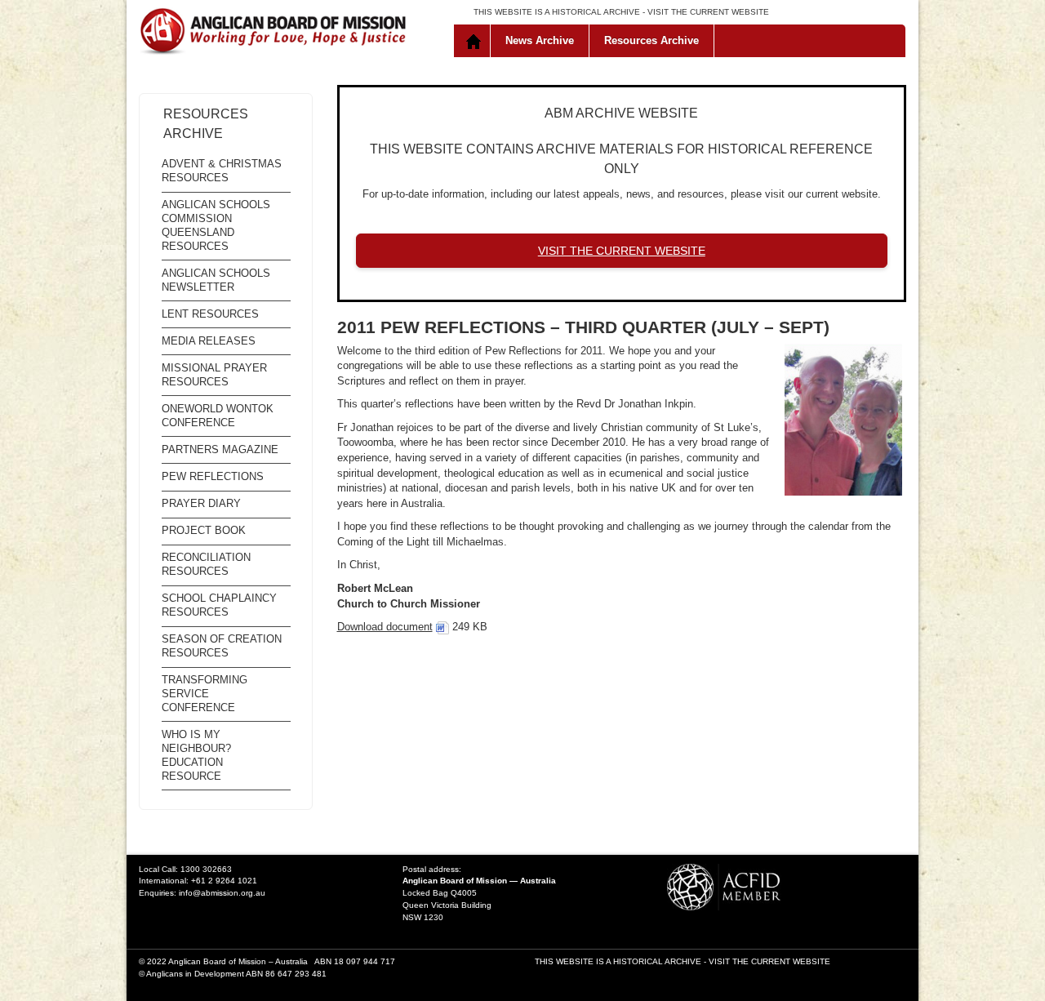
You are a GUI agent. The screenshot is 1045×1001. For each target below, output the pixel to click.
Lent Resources (210, 314)
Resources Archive (651, 40)
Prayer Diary (201, 503)
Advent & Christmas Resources (222, 171)
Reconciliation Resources (206, 564)
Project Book (204, 530)
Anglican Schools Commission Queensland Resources (216, 225)
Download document (385, 627)
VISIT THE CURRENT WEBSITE (708, 11)
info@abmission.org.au (222, 892)
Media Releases (209, 341)
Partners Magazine (220, 449)
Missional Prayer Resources (214, 375)
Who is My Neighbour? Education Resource (196, 755)
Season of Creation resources (222, 646)
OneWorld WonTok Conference (217, 416)
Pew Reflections (213, 476)
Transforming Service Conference (204, 694)
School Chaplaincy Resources (219, 605)
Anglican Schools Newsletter (216, 280)
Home (475, 40)
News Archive (539, 40)
